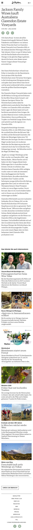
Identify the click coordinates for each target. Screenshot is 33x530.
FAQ (16, 519)
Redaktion (16, 503)
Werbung (16, 509)
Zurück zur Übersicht (10, 487)
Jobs (16, 506)
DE (29, 3)
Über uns (16, 501)
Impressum (16, 514)
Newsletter (16, 496)
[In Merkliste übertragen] (12, 32)
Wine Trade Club (16, 498)
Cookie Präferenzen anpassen (16, 522)
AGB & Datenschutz (16, 517)
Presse (16, 511)
